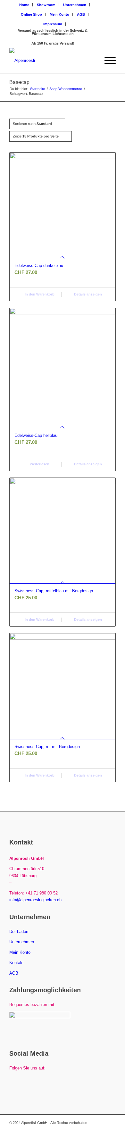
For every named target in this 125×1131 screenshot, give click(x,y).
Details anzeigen (87, 294)
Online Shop (31, 14)
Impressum (52, 24)
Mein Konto (59, 14)
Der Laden (18, 931)
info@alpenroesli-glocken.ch (35, 899)
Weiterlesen (39, 464)
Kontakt (16, 962)
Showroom (46, 5)
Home (24, 5)
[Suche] (92, 60)
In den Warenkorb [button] (39, 294)
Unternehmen (74, 5)
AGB (81, 14)
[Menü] (107, 60)
